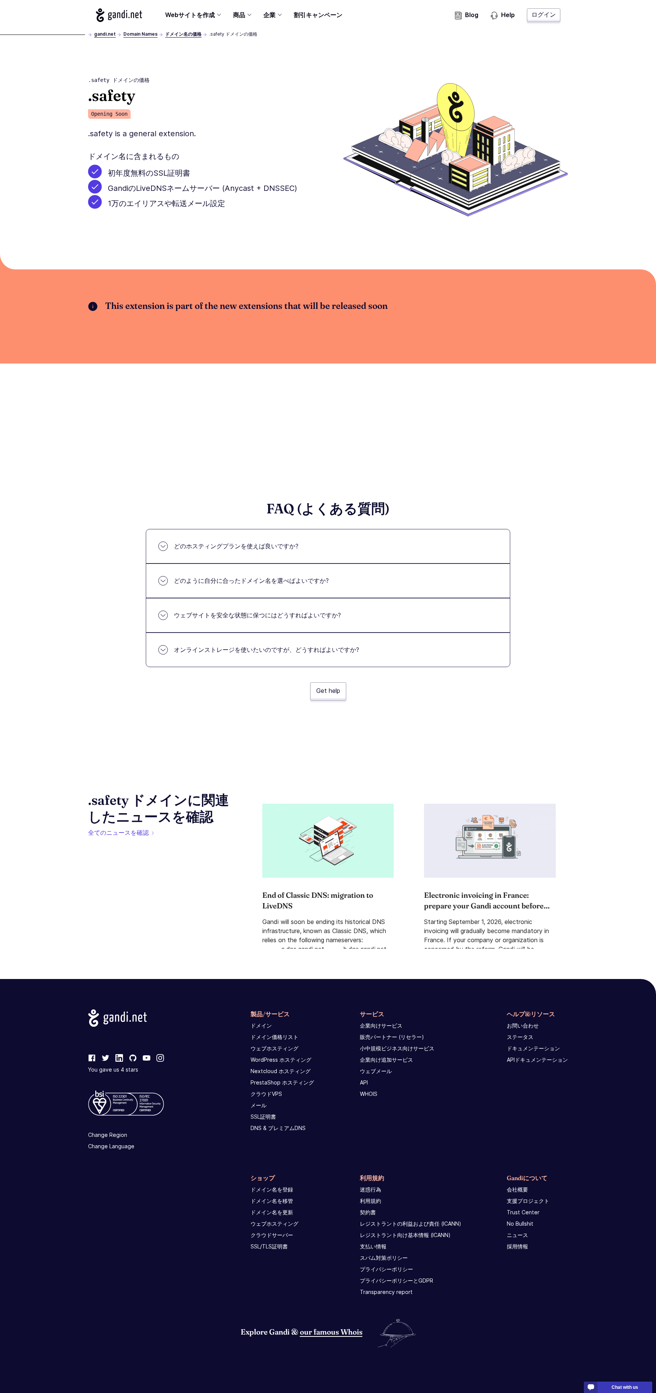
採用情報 (517, 1246)
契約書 (368, 1212)
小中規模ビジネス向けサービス (397, 1048)
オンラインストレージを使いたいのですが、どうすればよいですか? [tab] (266, 649)
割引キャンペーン (318, 15)
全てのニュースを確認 (118, 832)
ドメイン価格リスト (274, 1037)
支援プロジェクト (528, 1201)
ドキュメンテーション (533, 1048)
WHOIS (368, 1094)
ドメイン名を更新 (272, 1212)
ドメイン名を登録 (272, 1189)
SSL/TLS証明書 (269, 1246)
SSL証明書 (263, 1116)
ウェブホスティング (274, 1048)
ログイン (543, 14)
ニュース (517, 1235)
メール (258, 1105)
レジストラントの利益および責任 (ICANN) (410, 1223)
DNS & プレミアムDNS (278, 1128)
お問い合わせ (523, 1025)
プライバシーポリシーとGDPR (396, 1280)
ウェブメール (376, 1071)
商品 (239, 15)
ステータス (520, 1037)
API (364, 1082)
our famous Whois (331, 1331)
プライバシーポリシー (386, 1269)
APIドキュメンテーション (537, 1059)
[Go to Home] (119, 15)
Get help (328, 690)
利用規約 (370, 1201)
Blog (471, 15)
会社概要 (517, 1189)
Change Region (107, 1135)
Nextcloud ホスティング (281, 1071)
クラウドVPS (266, 1094)
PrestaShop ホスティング (282, 1082)
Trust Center (523, 1212)
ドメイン (261, 1025)
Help (508, 15)
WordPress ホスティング (281, 1059)
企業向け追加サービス (386, 1059)
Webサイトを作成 (190, 15)
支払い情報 (373, 1246)
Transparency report (386, 1292)
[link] (92, 1058)
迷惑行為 (370, 1189)
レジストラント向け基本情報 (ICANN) (405, 1235)
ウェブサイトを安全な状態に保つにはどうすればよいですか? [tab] (257, 615)
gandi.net (105, 34)
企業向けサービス (381, 1025)
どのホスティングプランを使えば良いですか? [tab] (236, 546)
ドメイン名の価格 (183, 34)
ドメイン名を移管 (272, 1201)
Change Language (111, 1146)
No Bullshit (520, 1223)
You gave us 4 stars (113, 1069)
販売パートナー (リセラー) (392, 1037)
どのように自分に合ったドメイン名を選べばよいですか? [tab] (251, 580)
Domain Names (140, 34)
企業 (269, 15)
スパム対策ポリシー (384, 1257)
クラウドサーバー (272, 1235)
